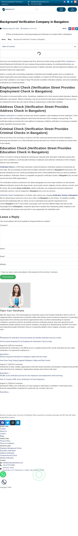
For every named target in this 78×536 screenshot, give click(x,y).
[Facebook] (64, 2)
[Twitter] (68, 2)
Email (2, 256)
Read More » (4, 354)
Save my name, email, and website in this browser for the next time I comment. (30, 272)
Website (3, 264)
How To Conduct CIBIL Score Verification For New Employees (22, 379)
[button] (75, 46)
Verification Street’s (7, 195)
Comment (4, 225)
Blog (9, 39)
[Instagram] (75, 2)
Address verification (7, 115)
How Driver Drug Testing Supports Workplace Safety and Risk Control (25, 360)
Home (4, 39)
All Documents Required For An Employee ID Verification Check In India (26, 341)
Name (2, 249)
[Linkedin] (71, 2)
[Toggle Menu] (36, 9)
